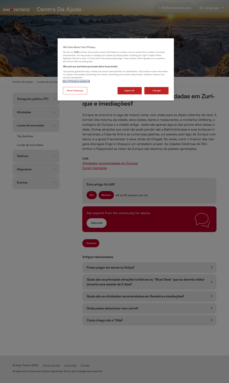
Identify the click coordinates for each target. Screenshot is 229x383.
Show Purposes (75, 91)
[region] (116, 69)
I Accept (156, 91)
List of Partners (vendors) (76, 81)
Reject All (130, 91)
